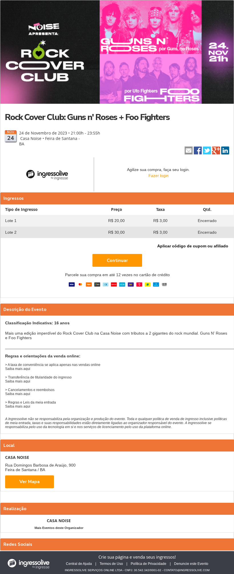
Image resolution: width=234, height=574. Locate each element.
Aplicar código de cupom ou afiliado (192, 246)
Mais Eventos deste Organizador (59, 528)
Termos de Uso (111, 564)
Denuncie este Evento (191, 564)
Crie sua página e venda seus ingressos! (137, 557)
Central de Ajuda (79, 564)
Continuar (117, 260)
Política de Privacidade (148, 564)
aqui (26, 369)
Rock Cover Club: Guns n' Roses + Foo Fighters (87, 117)
